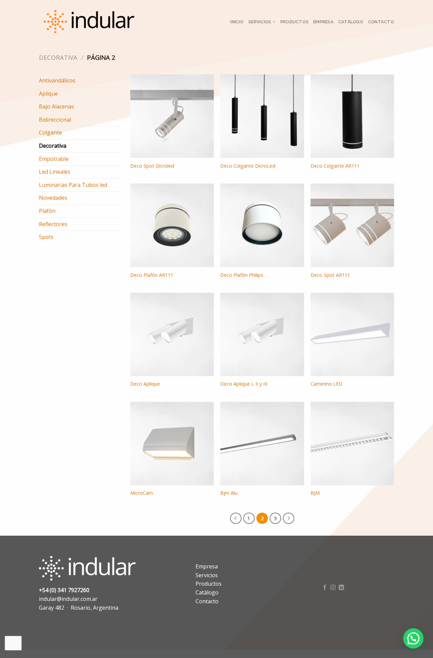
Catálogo (350, 21)
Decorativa (58, 57)
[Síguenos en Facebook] (324, 588)
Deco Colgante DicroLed (247, 166)
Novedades (53, 197)
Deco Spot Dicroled (152, 166)
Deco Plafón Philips (241, 275)
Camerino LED (326, 384)
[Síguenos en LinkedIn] (341, 588)
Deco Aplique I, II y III (243, 384)
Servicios (259, 21)
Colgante (50, 132)
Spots (46, 237)
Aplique (48, 93)
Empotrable (54, 159)
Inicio (237, 21)
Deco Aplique (145, 384)
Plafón (47, 211)
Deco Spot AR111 (330, 275)
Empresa (323, 21)
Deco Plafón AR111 (151, 275)
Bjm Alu (228, 493)
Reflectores (53, 224)
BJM (315, 493)
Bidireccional (55, 119)
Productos (294, 21)
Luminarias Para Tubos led (73, 185)
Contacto (381, 21)
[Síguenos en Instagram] (333, 588)
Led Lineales (54, 171)
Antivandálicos (57, 80)
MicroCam (141, 493)
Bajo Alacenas (56, 106)
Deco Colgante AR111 (335, 166)
